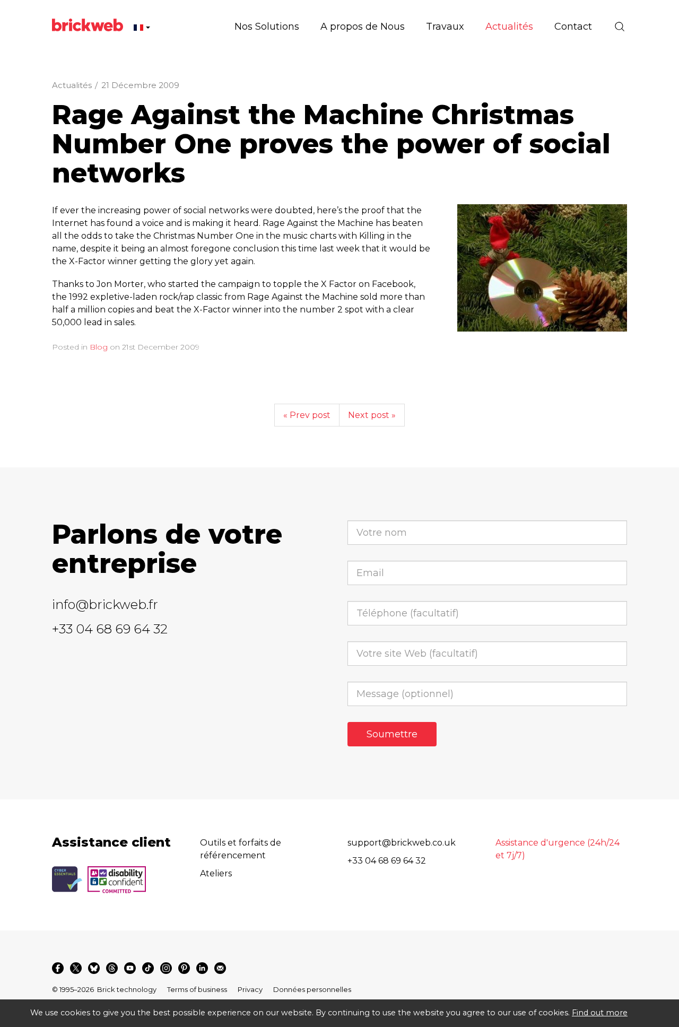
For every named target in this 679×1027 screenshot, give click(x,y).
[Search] (619, 26)
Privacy (250, 989)
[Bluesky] (94, 968)
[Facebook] (58, 968)
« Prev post (306, 415)
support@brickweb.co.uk (401, 843)
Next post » (372, 415)
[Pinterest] (184, 968)
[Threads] (112, 968)
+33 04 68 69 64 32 (110, 629)
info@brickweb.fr (105, 604)
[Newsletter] (220, 968)
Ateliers (216, 873)
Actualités (72, 85)
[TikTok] (148, 968)
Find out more (600, 1012)
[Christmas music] (542, 268)
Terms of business (197, 989)
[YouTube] (130, 968)
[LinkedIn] (202, 968)
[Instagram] (166, 968)
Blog (99, 347)
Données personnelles (312, 989)
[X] (76, 968)
